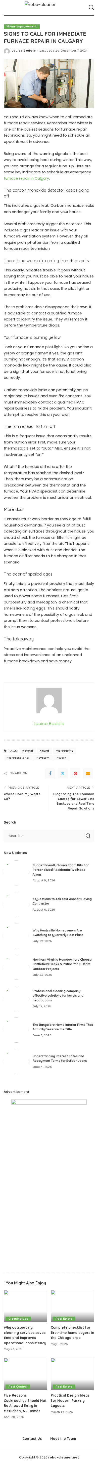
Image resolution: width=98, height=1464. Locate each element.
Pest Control (18, 1386)
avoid (28, 750)
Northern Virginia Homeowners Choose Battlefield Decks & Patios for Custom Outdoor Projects (62, 964)
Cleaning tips (18, 1318)
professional (19, 757)
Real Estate (64, 1318)
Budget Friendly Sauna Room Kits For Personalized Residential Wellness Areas (61, 869)
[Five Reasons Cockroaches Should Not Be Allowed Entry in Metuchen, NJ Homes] (25, 1374)
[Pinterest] (75, 773)
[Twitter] (63, 773)
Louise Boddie (24, 50)
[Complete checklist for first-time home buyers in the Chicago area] (72, 1306)
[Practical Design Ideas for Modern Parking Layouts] (72, 1374)
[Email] (88, 773)
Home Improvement (22, 26)
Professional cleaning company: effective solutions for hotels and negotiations (58, 995)
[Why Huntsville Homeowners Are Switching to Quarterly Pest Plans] (16, 935)
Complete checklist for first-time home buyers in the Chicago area (72, 1332)
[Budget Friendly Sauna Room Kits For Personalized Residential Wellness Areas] (16, 872)
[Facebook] (50, 773)
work (62, 757)
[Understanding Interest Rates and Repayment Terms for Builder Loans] (16, 1061)
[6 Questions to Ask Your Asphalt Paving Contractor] (16, 904)
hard (45, 750)
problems (65, 750)
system (44, 757)
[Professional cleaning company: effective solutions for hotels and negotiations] (16, 998)
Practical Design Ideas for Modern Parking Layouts (70, 1400)
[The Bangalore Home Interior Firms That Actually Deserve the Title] (16, 1030)
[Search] (91, 7)
